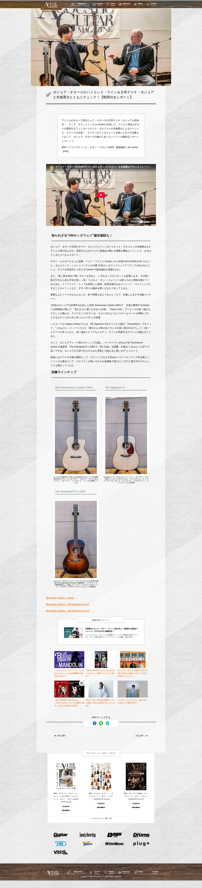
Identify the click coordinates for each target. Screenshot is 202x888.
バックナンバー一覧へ (100, 818)
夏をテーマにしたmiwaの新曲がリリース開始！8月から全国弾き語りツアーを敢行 (100, 702)
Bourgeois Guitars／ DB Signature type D (67, 604)
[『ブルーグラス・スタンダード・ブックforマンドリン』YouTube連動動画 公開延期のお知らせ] (69, 667)
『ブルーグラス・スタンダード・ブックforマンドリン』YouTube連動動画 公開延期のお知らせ (69, 673)
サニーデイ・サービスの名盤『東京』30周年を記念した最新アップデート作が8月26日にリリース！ (132, 673)
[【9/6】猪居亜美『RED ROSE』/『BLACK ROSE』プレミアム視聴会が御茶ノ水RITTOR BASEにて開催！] (69, 697)
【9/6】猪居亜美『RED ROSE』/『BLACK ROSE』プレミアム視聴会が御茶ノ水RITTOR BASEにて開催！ (69, 702)
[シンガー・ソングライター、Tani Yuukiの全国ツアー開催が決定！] (133, 697)
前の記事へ (62, 736)
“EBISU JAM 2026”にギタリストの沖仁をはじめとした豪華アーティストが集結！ (100, 673)
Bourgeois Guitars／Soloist (60, 598)
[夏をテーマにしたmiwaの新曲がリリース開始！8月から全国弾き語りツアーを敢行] (101, 697)
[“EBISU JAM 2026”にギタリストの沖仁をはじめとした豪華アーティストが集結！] (101, 667)
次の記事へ (140, 736)
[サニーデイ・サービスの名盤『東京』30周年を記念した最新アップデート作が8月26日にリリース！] (133, 667)
